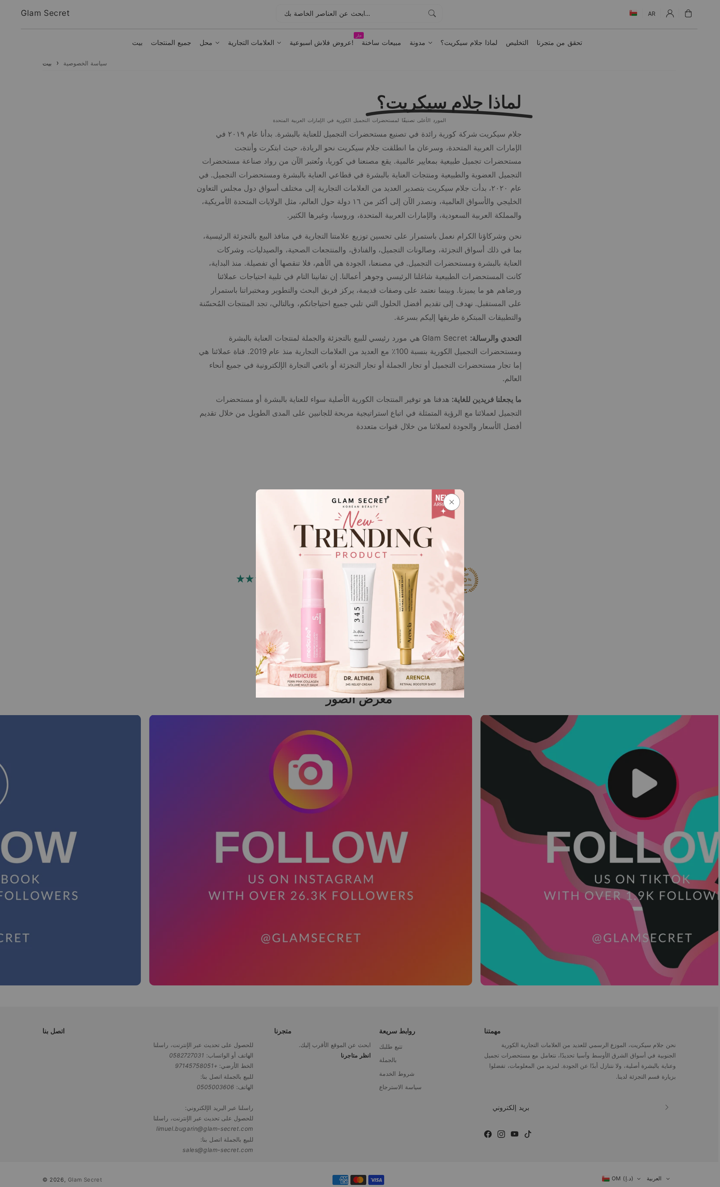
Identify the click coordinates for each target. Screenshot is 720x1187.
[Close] (451, 502)
